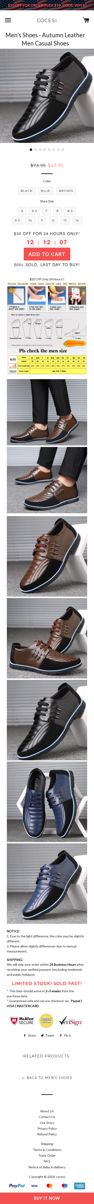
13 (65, 220)
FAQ (47, 1161)
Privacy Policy (47, 1128)
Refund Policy (47, 1134)
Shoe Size (47, 201)
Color (47, 181)
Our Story (47, 1123)
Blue (45, 191)
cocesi (47, 20)
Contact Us (47, 1117)
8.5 (70, 211)
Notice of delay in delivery (47, 1167)
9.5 (17, 220)
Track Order (47, 1155)
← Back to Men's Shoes (47, 1078)
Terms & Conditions (47, 1150)
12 (53, 220)
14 (77, 220)
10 (30, 220)
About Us (47, 1111)
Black (27, 191)
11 (42, 220)
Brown (66, 191)
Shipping (47, 1144)
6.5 (34, 211)
